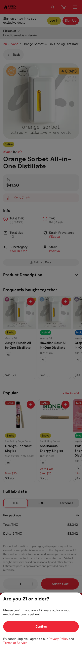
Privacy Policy (58, 639)
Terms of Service (15, 643)
